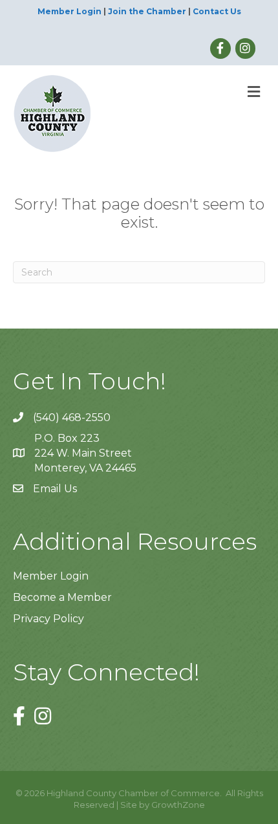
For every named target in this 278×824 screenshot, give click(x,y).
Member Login (69, 11)
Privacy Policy (48, 619)
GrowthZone (178, 804)
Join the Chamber (147, 11)
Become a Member (62, 597)
